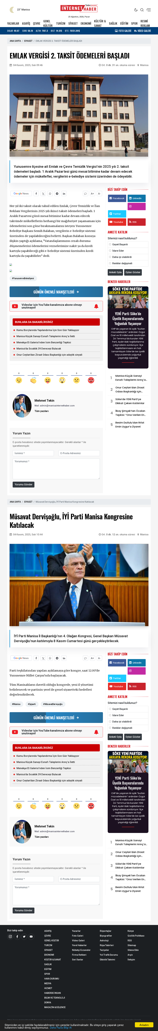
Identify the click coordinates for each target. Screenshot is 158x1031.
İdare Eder (118, 250)
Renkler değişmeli (122, 263)
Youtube (118, 222)
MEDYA (47, 983)
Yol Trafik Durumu (109, 955)
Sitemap (132, 945)
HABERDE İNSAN (52, 993)
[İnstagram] (10, 937)
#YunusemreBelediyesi (23, 278)
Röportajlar (105, 931)
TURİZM (60, 23)
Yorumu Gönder (23, 484)
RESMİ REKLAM (145, 23)
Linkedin (137, 198)
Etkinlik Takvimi (107, 959)
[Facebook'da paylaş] (36, 193)
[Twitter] (24, 937)
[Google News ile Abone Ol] (21, 193)
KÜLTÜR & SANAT (100, 23)
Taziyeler (104, 950)
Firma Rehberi (79, 955)
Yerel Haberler (79, 945)
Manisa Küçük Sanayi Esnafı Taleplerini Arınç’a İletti (46, 336)
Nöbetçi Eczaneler (81, 950)
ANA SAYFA (15, 41)
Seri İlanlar (77, 959)
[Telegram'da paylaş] (57, 193)
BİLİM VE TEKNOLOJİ (54, 998)
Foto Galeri (77, 936)
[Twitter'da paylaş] (43, 193)
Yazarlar (76, 931)
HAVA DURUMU (51, 978)
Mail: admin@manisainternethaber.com (55, 405)
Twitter (117, 213)
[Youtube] (31, 937)
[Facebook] (17, 937)
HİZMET (48, 988)
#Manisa (16, 704)
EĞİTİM (124, 23)
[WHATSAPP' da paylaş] (50, 193)
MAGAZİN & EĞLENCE (55, 1007)
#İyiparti (31, 704)
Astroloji (104, 940)
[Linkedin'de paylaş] (64, 193)
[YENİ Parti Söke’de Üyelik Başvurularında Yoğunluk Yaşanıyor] (128, 298)
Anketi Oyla (115, 272)
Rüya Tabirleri (107, 945)
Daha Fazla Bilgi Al (61, 1027)
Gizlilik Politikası (136, 936)
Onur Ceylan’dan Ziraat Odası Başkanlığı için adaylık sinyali (49, 354)
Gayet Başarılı (120, 244)
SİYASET (73, 23)
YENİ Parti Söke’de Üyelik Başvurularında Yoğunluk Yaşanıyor (127, 318)
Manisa (144, 65)
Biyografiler (106, 936)
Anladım (144, 1025)
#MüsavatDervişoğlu (52, 704)
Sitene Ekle (133, 950)
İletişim (131, 959)
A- (99, 193)
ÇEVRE (36, 23)
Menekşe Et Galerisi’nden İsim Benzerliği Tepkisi (44, 342)
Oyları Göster (133, 272)
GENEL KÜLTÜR (48, 23)
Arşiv (130, 955)
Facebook (118, 198)
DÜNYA (47, 1002)
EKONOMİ (86, 23)
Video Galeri (78, 940)
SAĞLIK (113, 23)
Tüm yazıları (42, 411)
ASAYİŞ (26, 23)
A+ (92, 193)
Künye (131, 931)
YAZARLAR (13, 23)
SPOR (134, 23)
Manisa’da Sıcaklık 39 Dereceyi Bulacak (39, 348)
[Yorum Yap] (85, 193)
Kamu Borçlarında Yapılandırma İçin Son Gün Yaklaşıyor (48, 330)
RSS (134, 222)
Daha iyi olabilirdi (122, 257)
